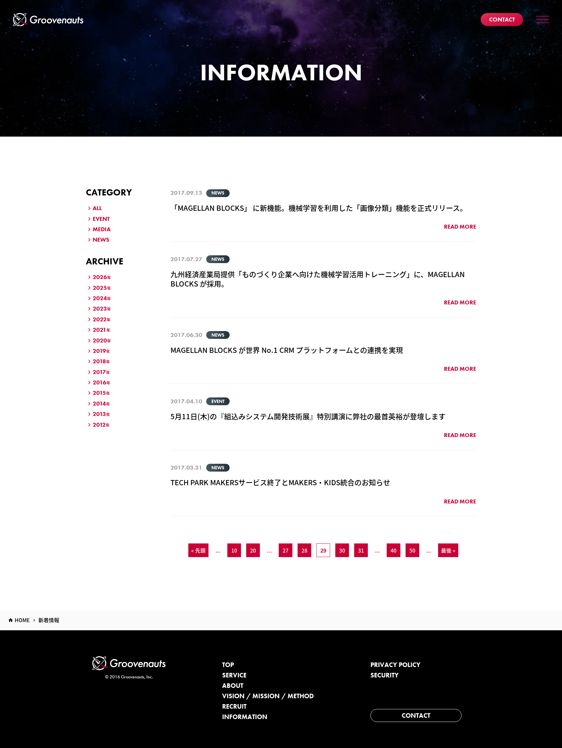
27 (285, 550)
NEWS (101, 239)
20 (253, 550)
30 (342, 550)
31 (361, 550)
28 (304, 550)
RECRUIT (234, 706)
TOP (228, 665)
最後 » (448, 550)
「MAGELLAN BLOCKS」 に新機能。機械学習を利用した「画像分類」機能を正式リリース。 (318, 207)
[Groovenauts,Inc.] (48, 19)
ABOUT (232, 685)
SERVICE (234, 675)
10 (234, 550)
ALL (97, 208)
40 (393, 550)
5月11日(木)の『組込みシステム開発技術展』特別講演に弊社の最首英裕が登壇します (308, 416)
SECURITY (384, 675)
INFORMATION (244, 717)
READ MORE (460, 226)
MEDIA (102, 229)
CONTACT (416, 715)
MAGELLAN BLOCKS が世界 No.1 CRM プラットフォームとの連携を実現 (286, 349)
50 (412, 550)
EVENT (101, 218)
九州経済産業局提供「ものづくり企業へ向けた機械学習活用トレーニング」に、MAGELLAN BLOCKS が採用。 (317, 278)
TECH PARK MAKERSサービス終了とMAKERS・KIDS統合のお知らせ (280, 482)
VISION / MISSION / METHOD (268, 696)
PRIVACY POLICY (395, 665)
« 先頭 (198, 550)
